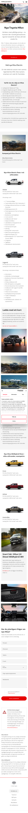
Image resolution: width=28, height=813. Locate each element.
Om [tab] (23, 394)
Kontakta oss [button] (14, 791)
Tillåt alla (14, 416)
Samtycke (14, 800)
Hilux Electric (4, 49)
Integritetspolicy (11, 693)
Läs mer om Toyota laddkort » (10, 326)
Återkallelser (14, 802)
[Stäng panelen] (26, 390)
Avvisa (14, 421)
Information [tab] (14, 394)
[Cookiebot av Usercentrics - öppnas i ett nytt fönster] (17, 391)
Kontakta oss (14, 57)
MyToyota (14, 797)
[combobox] (14, 667)
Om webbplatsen (14, 805)
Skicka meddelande (14, 698)
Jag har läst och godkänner (14, 692)
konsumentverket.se (12, 727)
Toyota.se (14, 794)
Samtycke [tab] (5, 394)
